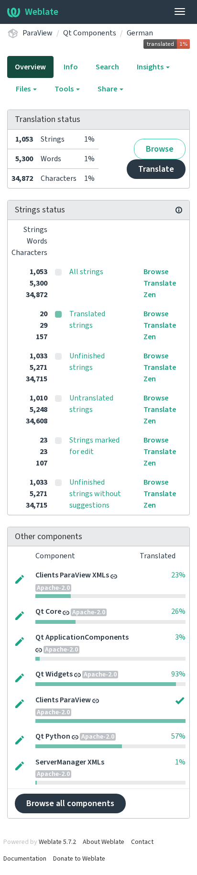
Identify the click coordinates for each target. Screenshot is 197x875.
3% (180, 637)
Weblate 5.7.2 (57, 842)
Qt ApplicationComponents (82, 637)
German (140, 33)
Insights (151, 67)
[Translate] (19, 578)
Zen (149, 294)
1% (180, 762)
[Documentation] (178, 210)
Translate (156, 169)
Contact (142, 842)
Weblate (41, 12)
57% (178, 736)
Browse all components (70, 803)
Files (24, 89)
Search (107, 67)
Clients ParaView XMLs (72, 575)
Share (108, 89)
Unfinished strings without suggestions (95, 493)
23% (178, 575)
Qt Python (52, 736)
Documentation (24, 859)
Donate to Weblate (79, 859)
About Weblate (103, 842)
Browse (160, 149)
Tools (65, 89)
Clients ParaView (63, 700)
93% (178, 674)
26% (178, 611)
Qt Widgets (54, 674)
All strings (86, 271)
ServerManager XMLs (69, 762)
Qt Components (89, 33)
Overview (30, 67)
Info (71, 67)
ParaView (37, 33)
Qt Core (48, 611)
